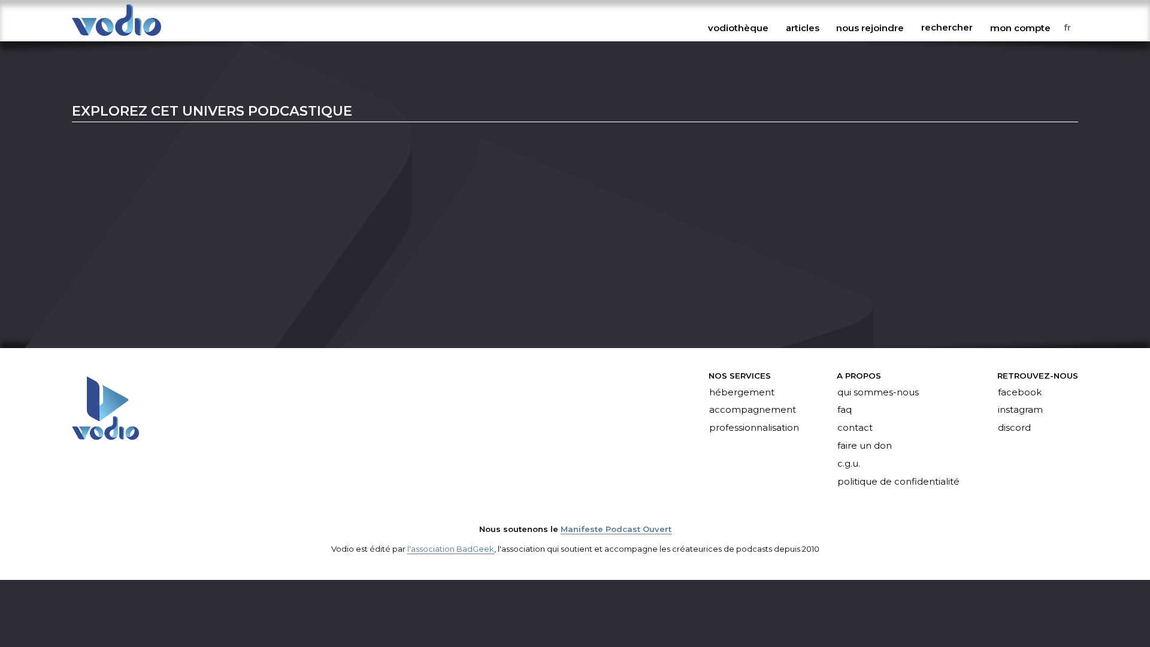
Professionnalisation (754, 428)
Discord (1014, 428)
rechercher (947, 27)
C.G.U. (848, 464)
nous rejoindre (870, 27)
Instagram (1020, 410)
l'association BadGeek (450, 549)
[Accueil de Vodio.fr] (116, 37)
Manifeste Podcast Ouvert (616, 529)
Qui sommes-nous (878, 392)
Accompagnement (752, 410)
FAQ (844, 410)
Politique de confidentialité (898, 481)
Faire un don (864, 446)
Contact (855, 428)
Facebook (1020, 392)
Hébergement (741, 392)
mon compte (1020, 27)
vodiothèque (738, 27)
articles (802, 27)
